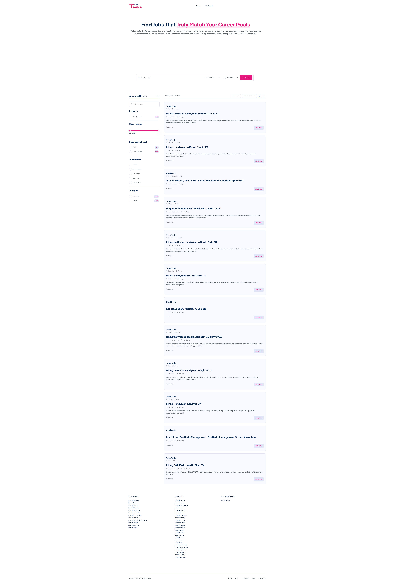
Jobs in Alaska (132, 503)
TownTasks (171, 106)
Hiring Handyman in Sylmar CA (183, 403)
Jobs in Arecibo (180, 523)
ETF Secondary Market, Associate (186, 308)
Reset (158, 96)
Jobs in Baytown (180, 557)
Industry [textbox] (211, 77)
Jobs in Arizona (133, 505)
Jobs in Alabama (133, 500)
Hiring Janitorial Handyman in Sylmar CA (189, 370)
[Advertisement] (195, 54)
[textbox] (145, 104)
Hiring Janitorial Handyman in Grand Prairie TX (192, 113)
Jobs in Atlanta (179, 530)
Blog (236, 578)
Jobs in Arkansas (133, 508)
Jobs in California (134, 510)
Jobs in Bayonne (180, 555)
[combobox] (213, 77)
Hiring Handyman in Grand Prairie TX (187, 146)
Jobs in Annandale (180, 515)
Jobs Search (209, 6)
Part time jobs (225, 500)
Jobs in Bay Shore (180, 550)
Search (247, 78)
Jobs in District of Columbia (137, 520)
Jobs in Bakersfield (181, 545)
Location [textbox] (230, 77)
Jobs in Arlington (180, 525)
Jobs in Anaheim (180, 513)
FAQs (254, 578)
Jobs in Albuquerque (181, 505)
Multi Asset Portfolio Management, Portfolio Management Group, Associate (211, 437)
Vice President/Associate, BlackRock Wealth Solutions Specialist (204, 180)
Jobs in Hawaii (132, 527)
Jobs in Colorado (134, 513)
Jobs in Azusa (179, 542)
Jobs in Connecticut (135, 515)
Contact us (262, 578)
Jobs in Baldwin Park (181, 547)
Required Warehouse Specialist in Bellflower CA (194, 336)
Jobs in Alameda (180, 503)
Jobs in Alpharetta (180, 510)
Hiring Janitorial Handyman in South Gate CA (191, 241)
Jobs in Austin (179, 540)
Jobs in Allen (178, 508)
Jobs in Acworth (180, 500)
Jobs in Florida (133, 523)
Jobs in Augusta (180, 532)
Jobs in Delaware (133, 518)
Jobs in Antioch (180, 518)
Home (198, 6)
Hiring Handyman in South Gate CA (186, 275)
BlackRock (171, 173)
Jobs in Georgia (133, 525)
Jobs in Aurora (179, 535)
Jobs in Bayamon (180, 552)
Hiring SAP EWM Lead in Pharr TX (185, 465)
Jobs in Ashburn (180, 527)
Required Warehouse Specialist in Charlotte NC (193, 208)
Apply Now (258, 127)
